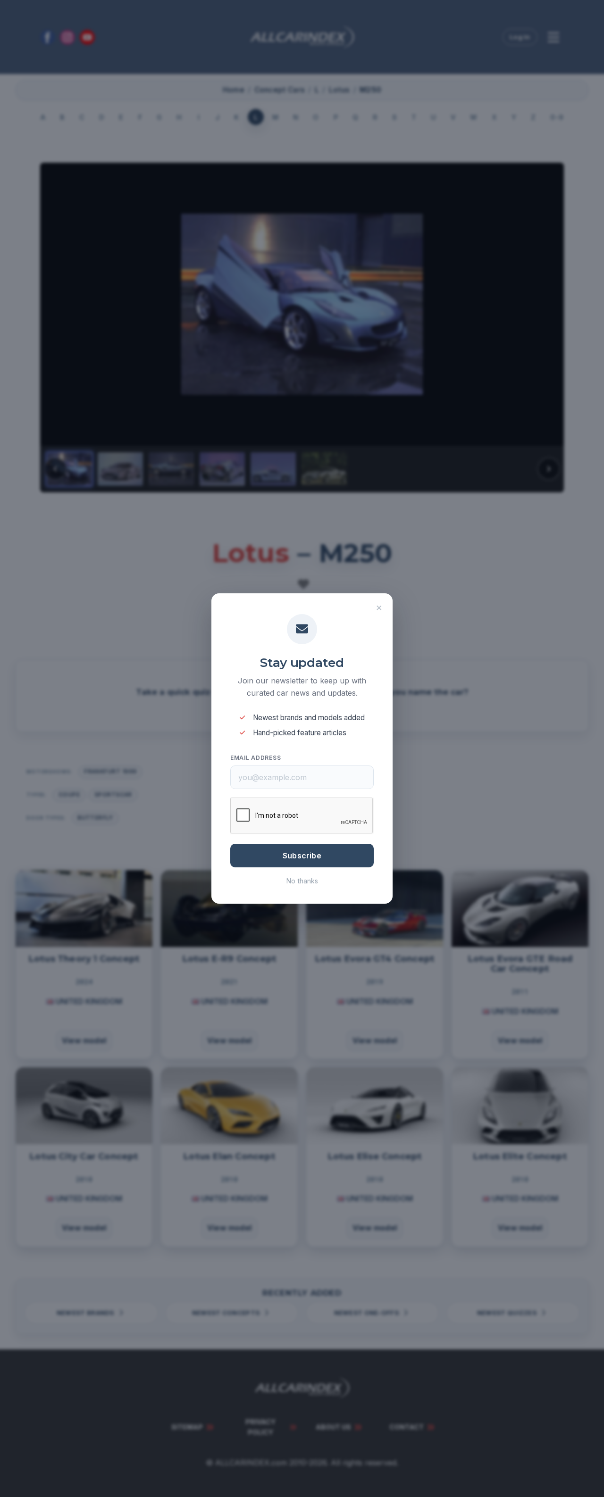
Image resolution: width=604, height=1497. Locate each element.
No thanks (302, 881)
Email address (255, 757)
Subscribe (302, 855)
